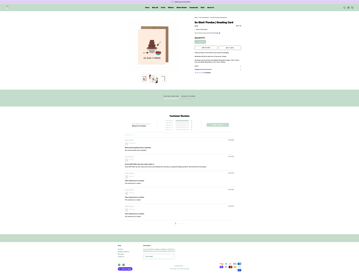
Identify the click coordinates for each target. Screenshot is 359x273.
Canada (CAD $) (178, 265)
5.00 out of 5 (146, 124)
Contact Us (121, 256)
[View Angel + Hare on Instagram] (119, 264)
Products (120, 249)
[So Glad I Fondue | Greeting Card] (144, 79)
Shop (119, 245)
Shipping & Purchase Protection (203, 69)
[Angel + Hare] (7, 7)
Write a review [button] (218, 125)
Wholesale (121, 254)
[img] (238, 26)
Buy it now (230, 48)
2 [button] (178, 223)
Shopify (187, 268)
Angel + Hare (176, 268)
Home (196, 17)
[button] (155, 7)
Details (196, 66)
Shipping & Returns (123, 251)
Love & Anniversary (204, 17)
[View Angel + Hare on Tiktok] (123, 264)
